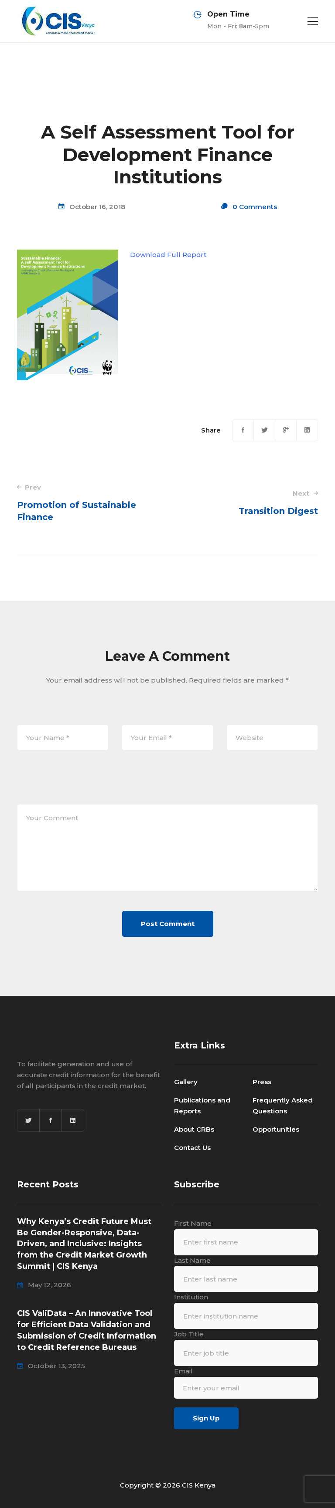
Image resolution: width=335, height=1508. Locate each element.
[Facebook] (243, 430)
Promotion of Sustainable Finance (76, 502)
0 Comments (254, 207)
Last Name (192, 1260)
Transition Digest (278, 502)
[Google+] (286, 430)
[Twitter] (264, 430)
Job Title (189, 1334)
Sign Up (206, 1418)
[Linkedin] (307, 430)
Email (183, 1371)
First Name (193, 1223)
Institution (191, 1297)
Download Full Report (168, 254)
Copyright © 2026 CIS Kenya (167, 1485)
